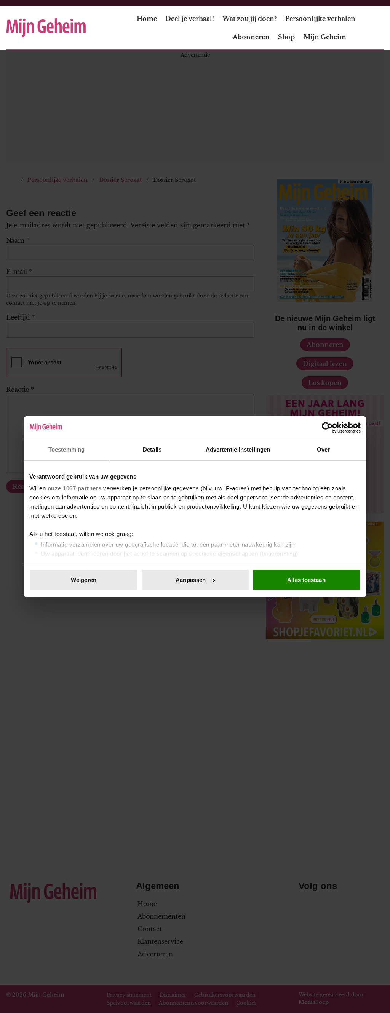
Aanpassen (191, 580)
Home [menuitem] (147, 18)
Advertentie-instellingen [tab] (238, 449)
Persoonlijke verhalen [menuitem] (320, 18)
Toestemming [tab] (66, 449)
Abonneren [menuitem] (251, 37)
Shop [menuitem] (286, 37)
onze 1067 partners (75, 488)
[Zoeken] (378, 28)
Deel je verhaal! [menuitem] (189, 18)
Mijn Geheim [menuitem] (325, 37)
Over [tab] (323, 449)
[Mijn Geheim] (46, 28)
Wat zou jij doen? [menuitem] (249, 18)
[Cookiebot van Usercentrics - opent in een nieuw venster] (327, 427)
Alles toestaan (306, 580)
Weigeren (83, 580)
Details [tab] (152, 449)
